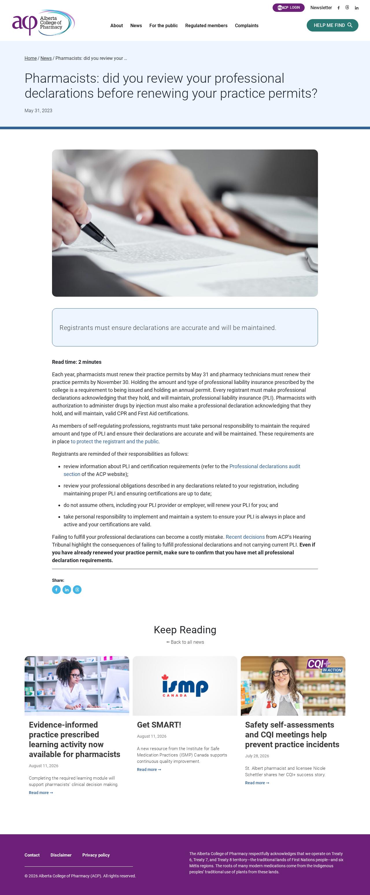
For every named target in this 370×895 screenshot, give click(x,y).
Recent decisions (245, 537)
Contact (32, 855)
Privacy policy (96, 855)
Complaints (246, 25)
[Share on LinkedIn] (66, 589)
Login (295, 7)
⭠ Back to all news (185, 642)
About (116, 25)
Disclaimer (61, 855)
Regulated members (206, 25)
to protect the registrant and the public (114, 441)
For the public (163, 25)
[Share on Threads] (77, 589)
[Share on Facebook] (56, 589)
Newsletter (321, 7)
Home (31, 58)
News (136, 25)
